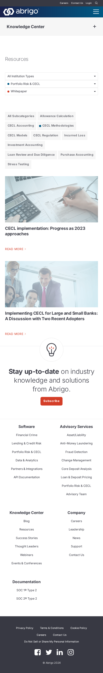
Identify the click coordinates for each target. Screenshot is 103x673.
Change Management (76, 460)
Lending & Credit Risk (26, 443)
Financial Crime (26, 435)
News (76, 538)
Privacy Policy (24, 628)
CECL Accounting (21, 125)
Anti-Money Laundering (76, 443)
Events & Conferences (26, 563)
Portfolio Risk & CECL (26, 452)
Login (89, 3)
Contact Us (77, 3)
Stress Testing (18, 164)
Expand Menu (94, 26)
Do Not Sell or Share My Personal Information (51, 641)
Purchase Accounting (77, 154)
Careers (64, 3)
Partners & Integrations (26, 469)
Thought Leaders (26, 546)
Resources (26, 529)
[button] (51, 641)
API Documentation (27, 477)
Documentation (26, 582)
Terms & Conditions (52, 628)
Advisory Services (76, 426)
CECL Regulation (45, 135)
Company (76, 512)
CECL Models (18, 135)
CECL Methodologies (58, 125)
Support (76, 546)
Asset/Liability (76, 435)
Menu (96, 12)
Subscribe (51, 401)
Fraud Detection (76, 452)
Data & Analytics (27, 460)
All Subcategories (21, 116)
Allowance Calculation (57, 116)
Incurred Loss (74, 135)
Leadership (76, 529)
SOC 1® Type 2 (27, 590)
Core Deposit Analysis (77, 469)
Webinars (26, 555)
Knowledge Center (26, 26)
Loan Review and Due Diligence (31, 154)
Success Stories (27, 538)
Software (26, 426)
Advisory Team (76, 494)
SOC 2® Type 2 (26, 598)
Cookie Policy (78, 628)
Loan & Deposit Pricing (76, 477)
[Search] (96, 3)
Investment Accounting (25, 145)
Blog (26, 521)
